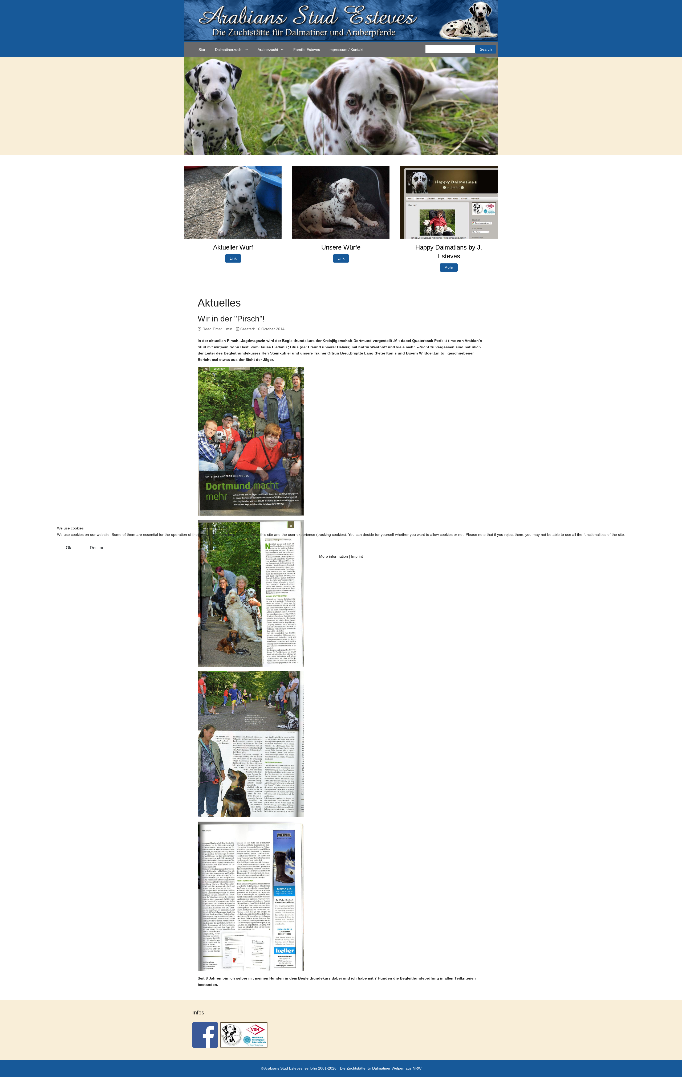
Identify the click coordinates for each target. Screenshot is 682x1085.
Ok (68, 547)
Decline (97, 547)
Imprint (357, 556)
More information (333, 556)
